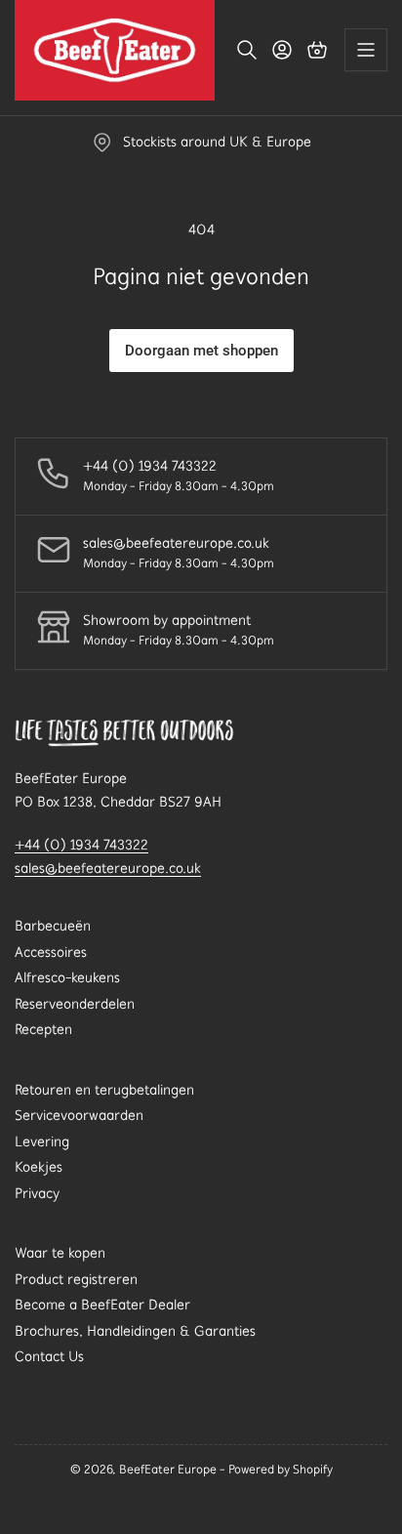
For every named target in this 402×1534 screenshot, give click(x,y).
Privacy (37, 1193)
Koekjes (38, 1167)
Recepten (43, 1029)
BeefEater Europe (168, 1469)
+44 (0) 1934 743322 (81, 844)
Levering (42, 1141)
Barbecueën (53, 925)
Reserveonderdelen (75, 1004)
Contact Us (49, 1356)
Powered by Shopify (280, 1469)
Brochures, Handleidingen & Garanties (135, 1331)
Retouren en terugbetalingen (104, 1090)
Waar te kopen (60, 1253)
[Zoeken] (246, 49)
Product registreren (76, 1279)
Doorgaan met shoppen (201, 350)
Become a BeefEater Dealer (102, 1304)
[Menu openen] (365, 49)
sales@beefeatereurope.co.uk (108, 868)
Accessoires (51, 952)
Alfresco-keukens (67, 977)
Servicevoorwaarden (79, 1115)
